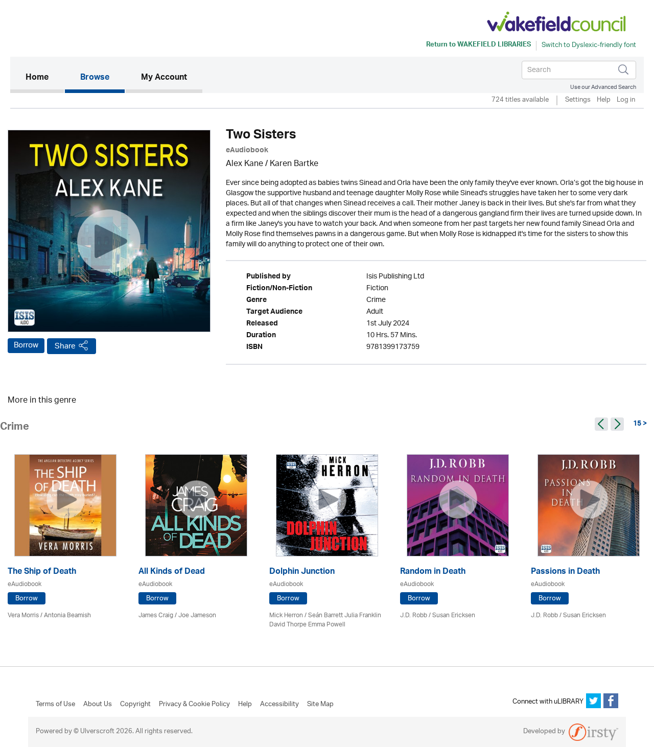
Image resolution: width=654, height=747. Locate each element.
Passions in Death (565, 572)
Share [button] (65, 346)
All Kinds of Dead (171, 572)
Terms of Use (55, 704)
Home (45, 77)
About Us (97, 704)
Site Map (320, 704)
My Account (164, 78)
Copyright (135, 704)
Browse (94, 78)
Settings (578, 100)
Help (604, 100)
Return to (478, 45)
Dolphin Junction (302, 572)
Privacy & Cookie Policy (194, 704)
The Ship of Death (42, 572)
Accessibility (279, 704)
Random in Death (432, 572)
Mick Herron (286, 615)
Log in (626, 100)
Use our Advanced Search (603, 87)
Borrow (26, 345)
